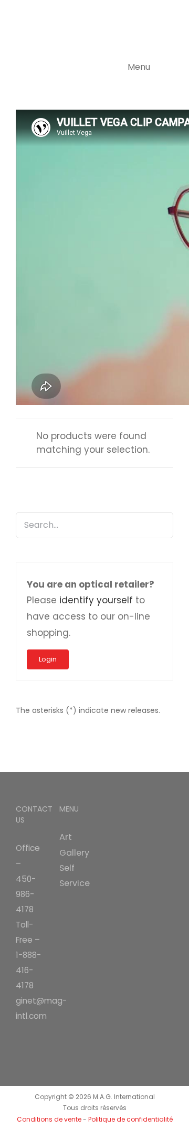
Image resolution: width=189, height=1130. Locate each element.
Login (48, 659)
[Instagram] (33, 1041)
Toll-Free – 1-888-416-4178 (28, 955)
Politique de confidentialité (130, 1119)
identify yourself (96, 600)
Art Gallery (72, 844)
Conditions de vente (49, 1119)
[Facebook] (19, 1041)
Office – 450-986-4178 (28, 878)
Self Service (72, 875)
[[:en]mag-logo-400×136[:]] (68, 13)
